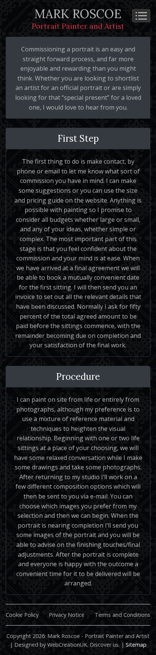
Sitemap (136, 644)
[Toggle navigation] (141, 15)
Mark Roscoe (78, 18)
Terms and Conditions (122, 614)
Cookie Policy (22, 614)
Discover (100, 644)
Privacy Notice (66, 614)
